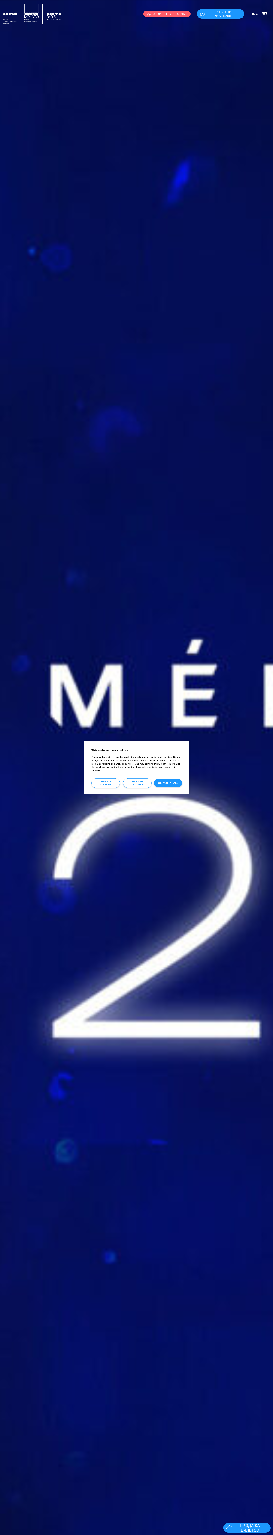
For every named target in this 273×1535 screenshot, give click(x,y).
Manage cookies (137, 783)
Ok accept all (168, 783)
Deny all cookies (106, 783)
